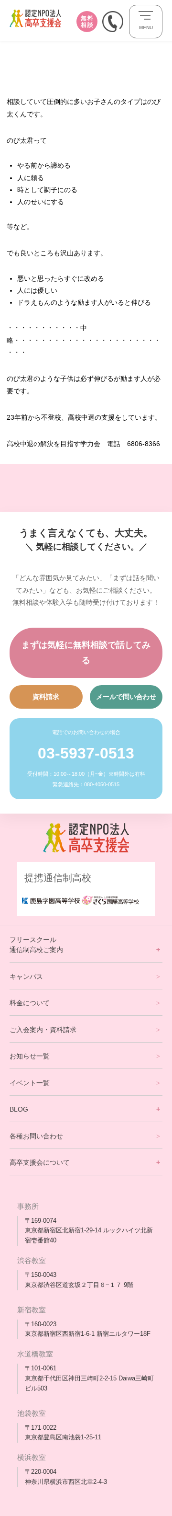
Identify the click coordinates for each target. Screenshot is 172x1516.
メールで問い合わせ (126, 697)
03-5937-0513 (86, 753)
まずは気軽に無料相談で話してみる (86, 652)
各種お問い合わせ (36, 1136)
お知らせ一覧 (30, 1056)
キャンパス (26, 976)
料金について (30, 1003)
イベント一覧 (30, 1083)
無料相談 (87, 21)
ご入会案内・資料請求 (43, 1030)
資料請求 (45, 697)
